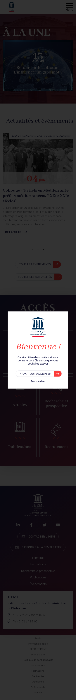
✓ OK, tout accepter (35, 373)
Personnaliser (38, 381)
